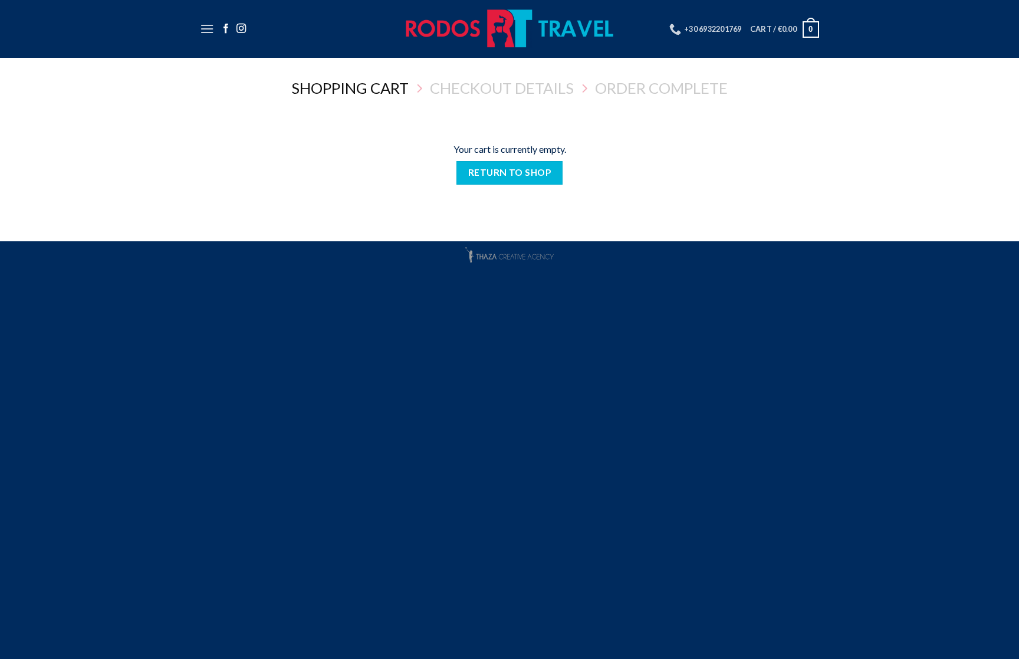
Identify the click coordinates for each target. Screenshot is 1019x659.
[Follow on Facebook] (226, 29)
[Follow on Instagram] (241, 29)
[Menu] (207, 28)
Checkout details (502, 88)
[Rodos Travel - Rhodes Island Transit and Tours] (510, 28)
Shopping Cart (350, 88)
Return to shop (509, 172)
